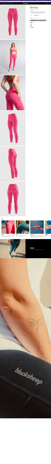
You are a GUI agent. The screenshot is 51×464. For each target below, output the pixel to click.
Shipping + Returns (31, 27)
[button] (2, 3)
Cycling (2, 1)
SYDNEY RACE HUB (11, 0)
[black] (34, 15)
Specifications (31, 22)
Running (5, 1)
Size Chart (31, 25)
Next (50, 227)
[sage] (35, 15)
